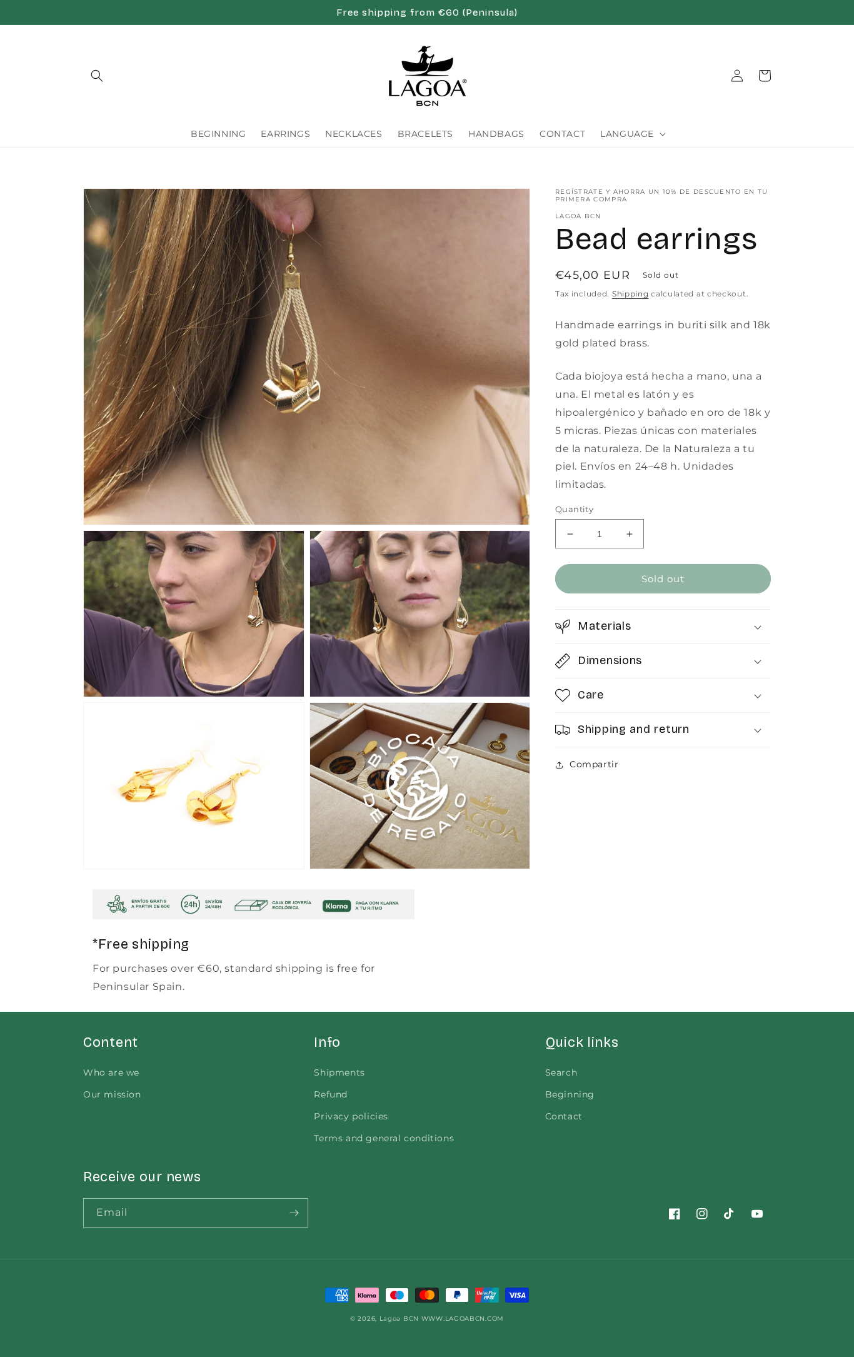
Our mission (112, 1094)
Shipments (339, 1072)
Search (561, 1072)
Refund (331, 1094)
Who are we (111, 1072)
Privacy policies (351, 1116)
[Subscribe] (294, 1213)
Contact (564, 1116)
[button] (97, 75)
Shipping (630, 293)
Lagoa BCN (399, 1318)
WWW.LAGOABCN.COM (462, 1318)
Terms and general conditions (384, 1138)
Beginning (570, 1094)
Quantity (574, 509)
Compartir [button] (594, 764)
